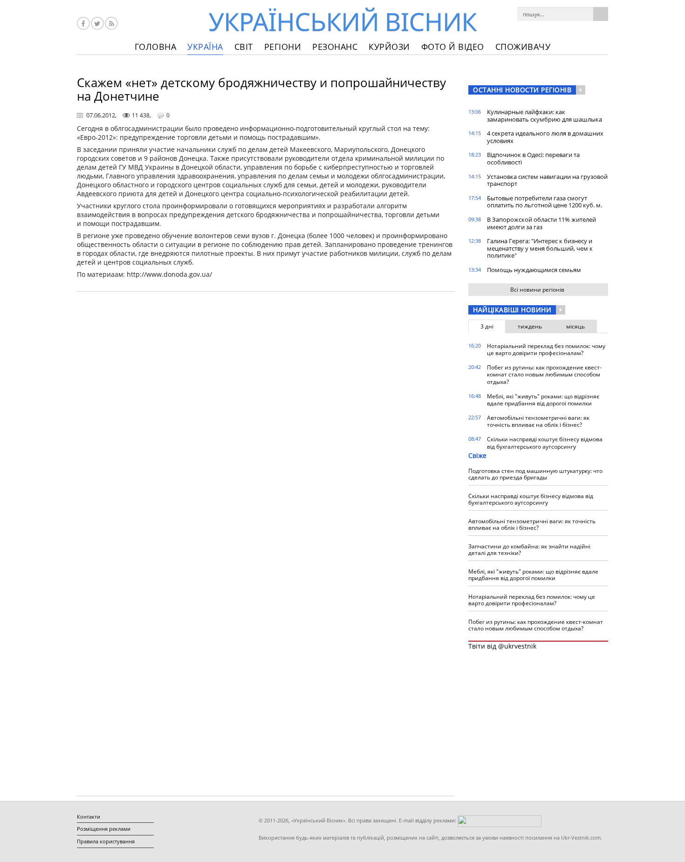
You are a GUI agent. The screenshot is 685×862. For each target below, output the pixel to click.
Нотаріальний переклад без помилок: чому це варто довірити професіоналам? (546, 349)
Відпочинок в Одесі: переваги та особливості (533, 158)
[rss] (111, 23)
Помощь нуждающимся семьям (534, 270)
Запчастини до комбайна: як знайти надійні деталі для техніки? (529, 549)
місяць (575, 326)
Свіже (477, 455)
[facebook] (83, 23)
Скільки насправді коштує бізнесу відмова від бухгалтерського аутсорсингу (545, 443)
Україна (205, 46)
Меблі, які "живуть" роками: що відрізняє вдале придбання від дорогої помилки (543, 400)
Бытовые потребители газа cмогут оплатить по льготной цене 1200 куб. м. (544, 202)
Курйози (389, 46)
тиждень (530, 326)
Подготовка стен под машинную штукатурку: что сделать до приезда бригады (535, 474)
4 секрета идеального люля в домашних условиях (545, 137)
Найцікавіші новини (512, 309)
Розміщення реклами (103, 828)
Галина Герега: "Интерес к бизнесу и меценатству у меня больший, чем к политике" (540, 248)
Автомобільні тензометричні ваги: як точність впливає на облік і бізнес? (538, 421)
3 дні (486, 326)
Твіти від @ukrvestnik (502, 646)
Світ (243, 46)
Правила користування (106, 841)
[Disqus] (265, 417)
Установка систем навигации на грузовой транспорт (547, 180)
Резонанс (334, 46)
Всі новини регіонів (537, 290)
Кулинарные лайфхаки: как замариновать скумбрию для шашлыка (544, 115)
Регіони (282, 46)
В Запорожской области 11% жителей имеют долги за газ (541, 223)
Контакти (88, 816)
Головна (156, 46)
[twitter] (97, 23)
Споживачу (523, 46)
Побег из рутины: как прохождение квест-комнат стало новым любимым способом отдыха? (544, 374)
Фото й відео (452, 46)
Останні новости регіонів (522, 89)
